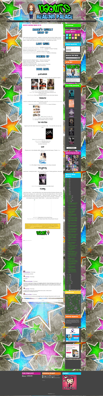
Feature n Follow (75, 302)
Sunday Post (29, 240)
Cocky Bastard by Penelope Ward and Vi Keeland (34, 52)
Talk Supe (32, 227)
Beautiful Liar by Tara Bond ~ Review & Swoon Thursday (73, 261)
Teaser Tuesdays (69, 312)
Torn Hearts (35, 118)
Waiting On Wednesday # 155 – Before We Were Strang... (72, 215)
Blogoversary (77, 298)
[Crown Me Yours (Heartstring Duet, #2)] (71, 125)
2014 (68, 285)
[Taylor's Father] (71, 145)
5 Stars (76, 295)
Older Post (60, 300)
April (69, 278)
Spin (34, 119)
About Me (30, 21)
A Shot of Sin (39, 142)
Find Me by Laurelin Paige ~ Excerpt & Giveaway (72, 209)
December (70, 195)
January (69, 283)
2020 (68, 187)
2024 (68, 181)
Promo (73, 307)
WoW (76, 312)
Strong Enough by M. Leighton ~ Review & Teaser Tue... (71, 267)
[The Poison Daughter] (71, 116)
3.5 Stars (72, 294)
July (68, 274)
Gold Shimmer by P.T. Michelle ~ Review (71, 259)
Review (71, 308)
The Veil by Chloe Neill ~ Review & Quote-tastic (72, 270)
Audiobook (68, 297)
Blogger (53, 393)
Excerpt (67, 302)
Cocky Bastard (35, 91)
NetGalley (70, 305)
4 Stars (78, 294)
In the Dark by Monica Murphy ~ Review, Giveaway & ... (71, 212)
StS (26, 240)
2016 (68, 193)
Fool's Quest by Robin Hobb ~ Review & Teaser (72, 246)
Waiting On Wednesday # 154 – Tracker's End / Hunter (72, 232)
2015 (68, 194)
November (70, 197)
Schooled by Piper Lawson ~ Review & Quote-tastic (72, 254)
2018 (68, 190)
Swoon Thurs (73, 310)
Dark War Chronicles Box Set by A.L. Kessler (33, 48)
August (69, 201)
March (69, 280)
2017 (68, 191)
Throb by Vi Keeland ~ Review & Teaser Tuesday (72, 252)
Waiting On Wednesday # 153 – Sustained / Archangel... (72, 248)
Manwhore (35, 217)
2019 (68, 188)
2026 (68, 178)
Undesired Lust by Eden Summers (31, 47)
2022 (68, 184)
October (69, 198)
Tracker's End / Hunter (42, 50)
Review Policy (45, 21)
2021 (68, 185)
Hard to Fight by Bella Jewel (29, 51)
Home (24, 21)
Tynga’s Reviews (52, 227)
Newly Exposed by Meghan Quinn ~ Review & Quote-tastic (72, 220)
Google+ (43, 380)
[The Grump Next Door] (71, 98)
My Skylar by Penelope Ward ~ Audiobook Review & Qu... (72, 204)
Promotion (37, 21)
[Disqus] (42, 256)
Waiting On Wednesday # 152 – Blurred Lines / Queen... (72, 264)
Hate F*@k (31, 92)
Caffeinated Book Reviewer (36, 226)
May (69, 277)
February (69, 281)
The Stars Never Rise (32, 218)
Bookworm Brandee (43, 104)
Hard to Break (35, 186)
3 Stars (67, 294)
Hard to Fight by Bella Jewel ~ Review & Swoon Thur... (72, 229)
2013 (68, 286)
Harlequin (67, 304)
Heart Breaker (30, 95)
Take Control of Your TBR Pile (74, 311)
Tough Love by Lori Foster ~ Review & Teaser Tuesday (72, 218)
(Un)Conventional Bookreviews (55, 101)
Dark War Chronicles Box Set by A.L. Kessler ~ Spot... (73, 235)
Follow (73, 40)
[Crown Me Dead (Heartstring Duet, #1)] (71, 135)
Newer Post (25, 300)
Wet (30, 165)
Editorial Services (53, 21)
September (70, 200)
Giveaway (68, 303)
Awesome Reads (71, 88)
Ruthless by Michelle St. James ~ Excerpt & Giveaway (72, 243)
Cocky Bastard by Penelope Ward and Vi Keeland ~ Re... (72, 226)
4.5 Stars (70, 295)
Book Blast (74, 299)
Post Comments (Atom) (45, 303)
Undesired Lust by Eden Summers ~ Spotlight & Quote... (72, 237)
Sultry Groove (38, 141)
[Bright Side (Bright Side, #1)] (71, 107)
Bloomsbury (68, 299)
